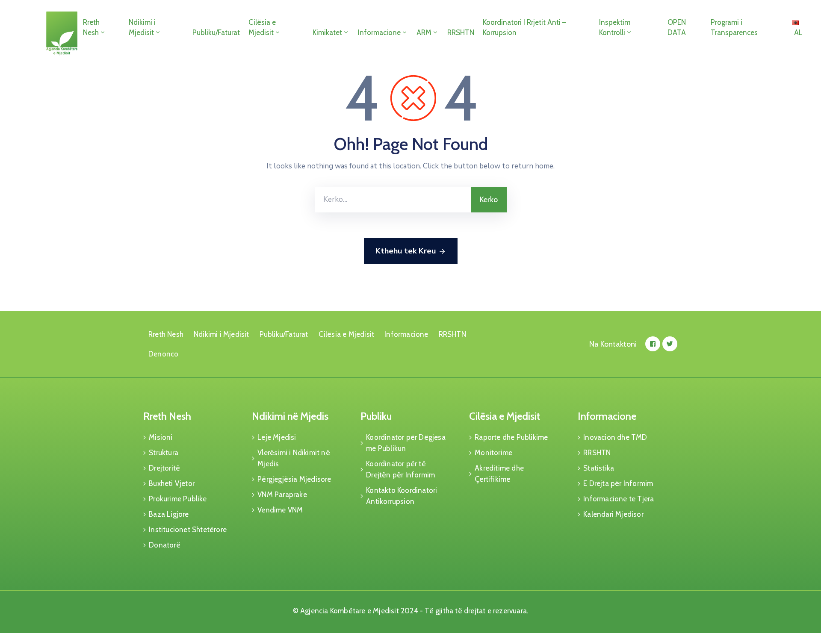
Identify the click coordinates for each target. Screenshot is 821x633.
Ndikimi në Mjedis (290, 416)
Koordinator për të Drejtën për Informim (400, 469)
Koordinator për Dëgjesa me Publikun (406, 443)
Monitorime (493, 452)
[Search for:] (393, 199)
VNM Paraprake (282, 494)
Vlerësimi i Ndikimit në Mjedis (293, 458)
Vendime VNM (280, 510)
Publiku (376, 416)
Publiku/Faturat (216, 32)
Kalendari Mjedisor (613, 514)
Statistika (598, 468)
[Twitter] (669, 343)
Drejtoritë (164, 468)
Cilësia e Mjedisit (262, 27)
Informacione (379, 32)
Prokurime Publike (178, 499)
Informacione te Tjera (618, 499)
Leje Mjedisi (276, 437)
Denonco (163, 354)
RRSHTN (460, 32)
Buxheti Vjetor (172, 483)
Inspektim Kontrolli (614, 27)
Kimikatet (327, 32)
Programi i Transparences (734, 27)
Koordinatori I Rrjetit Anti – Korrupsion (524, 27)
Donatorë (164, 545)
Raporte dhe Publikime (511, 437)
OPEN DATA (676, 27)
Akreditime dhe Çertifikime (499, 473)
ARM (423, 32)
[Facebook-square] (652, 343)
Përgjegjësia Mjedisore (294, 479)
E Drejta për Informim (618, 483)
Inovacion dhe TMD (615, 437)
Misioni (160, 437)
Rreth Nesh (91, 27)
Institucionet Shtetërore (188, 529)
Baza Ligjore (169, 514)
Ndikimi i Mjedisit (142, 27)
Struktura (163, 452)
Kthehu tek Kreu (405, 251)
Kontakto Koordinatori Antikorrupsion (401, 496)
